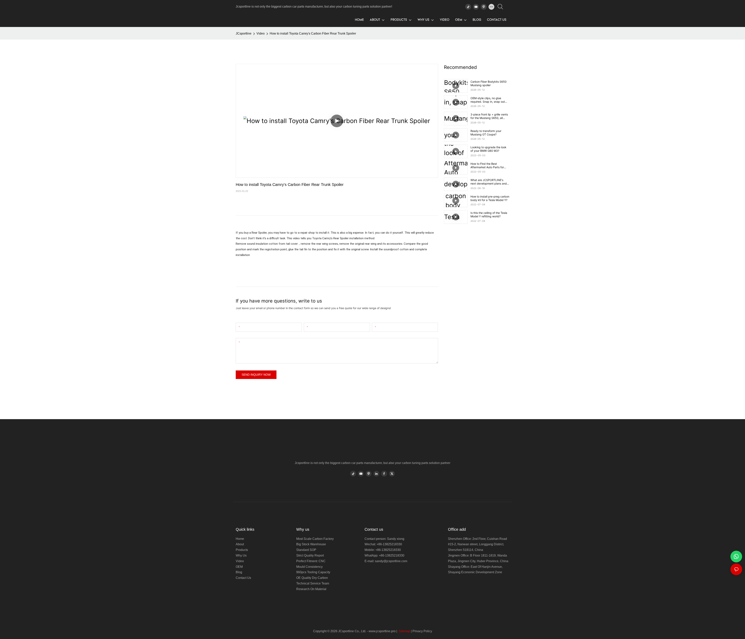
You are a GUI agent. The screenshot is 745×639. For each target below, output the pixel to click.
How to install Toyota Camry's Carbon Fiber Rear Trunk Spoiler (313, 33)
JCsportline (243, 33)
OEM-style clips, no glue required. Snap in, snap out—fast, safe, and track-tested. (489, 99)
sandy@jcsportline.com (391, 561)
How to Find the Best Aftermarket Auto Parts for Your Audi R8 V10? (487, 165)
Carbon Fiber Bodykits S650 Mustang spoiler (488, 83)
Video (260, 33)
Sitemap (404, 631)
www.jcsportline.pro (382, 631)
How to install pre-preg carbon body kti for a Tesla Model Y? (489, 198)
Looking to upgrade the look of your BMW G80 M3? (488, 149)
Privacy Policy (422, 631)
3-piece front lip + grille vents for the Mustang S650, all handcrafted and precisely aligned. (489, 116)
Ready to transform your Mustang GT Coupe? (485, 132)
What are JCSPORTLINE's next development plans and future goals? (488, 181)
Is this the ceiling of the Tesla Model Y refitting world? (488, 214)
